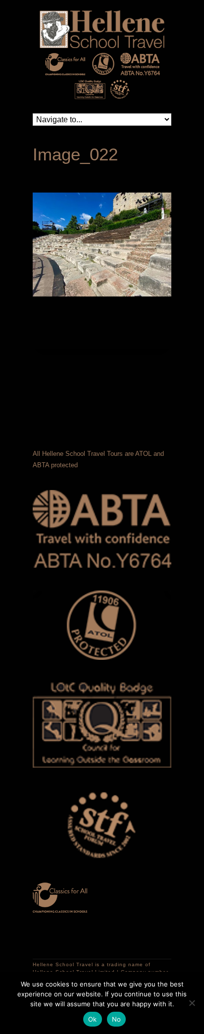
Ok (92, 1019)
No (116, 1019)
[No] (192, 1003)
